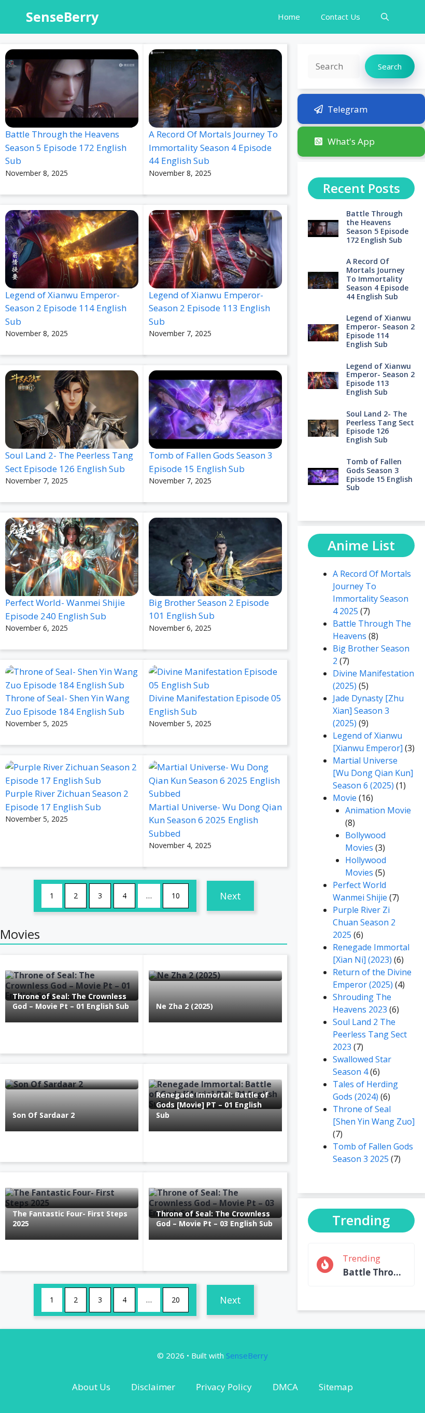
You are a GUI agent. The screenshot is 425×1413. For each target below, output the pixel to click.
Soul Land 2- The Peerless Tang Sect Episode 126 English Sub (380, 427)
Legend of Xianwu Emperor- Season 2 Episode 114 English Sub (65, 308)
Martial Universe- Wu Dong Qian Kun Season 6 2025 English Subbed (215, 820)
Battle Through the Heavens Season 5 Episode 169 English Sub (374, 1272)
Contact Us (340, 16)
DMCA (285, 1387)
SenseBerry (62, 16)
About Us (91, 1387)
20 (176, 1300)
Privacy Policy (224, 1387)
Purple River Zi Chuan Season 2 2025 (364, 922)
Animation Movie (378, 810)
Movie (345, 798)
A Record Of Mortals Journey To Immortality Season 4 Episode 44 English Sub (213, 147)
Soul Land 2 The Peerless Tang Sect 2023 (370, 1034)
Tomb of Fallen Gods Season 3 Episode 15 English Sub (379, 474)
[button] (385, 17)
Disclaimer (153, 1387)
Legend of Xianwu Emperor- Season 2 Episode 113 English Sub (209, 308)
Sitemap (336, 1387)
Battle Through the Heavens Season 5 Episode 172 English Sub (65, 147)
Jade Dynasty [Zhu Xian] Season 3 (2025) (368, 710)
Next (230, 896)
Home (289, 16)
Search (390, 66)
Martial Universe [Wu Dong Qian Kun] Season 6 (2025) (373, 773)
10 (176, 896)
